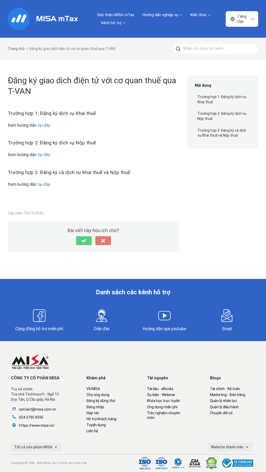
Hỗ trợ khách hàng (101, 419)
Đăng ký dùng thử (101, 401)
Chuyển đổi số (221, 413)
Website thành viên (227, 447)
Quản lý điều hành (224, 407)
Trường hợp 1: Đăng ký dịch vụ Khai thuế (221, 99)
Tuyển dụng (96, 425)
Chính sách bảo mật (73, 463)
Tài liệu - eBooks (160, 389)
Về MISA (93, 389)
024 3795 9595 (31, 417)
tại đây (43, 125)
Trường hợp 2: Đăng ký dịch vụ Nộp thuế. (221, 116)
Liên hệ (92, 431)
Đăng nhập (95, 407)
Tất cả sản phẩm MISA (33, 447)
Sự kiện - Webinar (161, 395)
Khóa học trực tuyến (163, 401)
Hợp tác (93, 413)
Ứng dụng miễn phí (162, 407)
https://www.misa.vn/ (37, 425)
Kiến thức (198, 14)
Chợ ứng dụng (98, 395)
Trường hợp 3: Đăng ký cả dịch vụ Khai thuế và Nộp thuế (221, 133)
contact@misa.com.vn (37, 409)
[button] (84, 240)
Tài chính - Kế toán (225, 389)
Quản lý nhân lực (223, 401)
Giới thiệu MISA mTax (115, 14)
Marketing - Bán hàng (227, 395)
